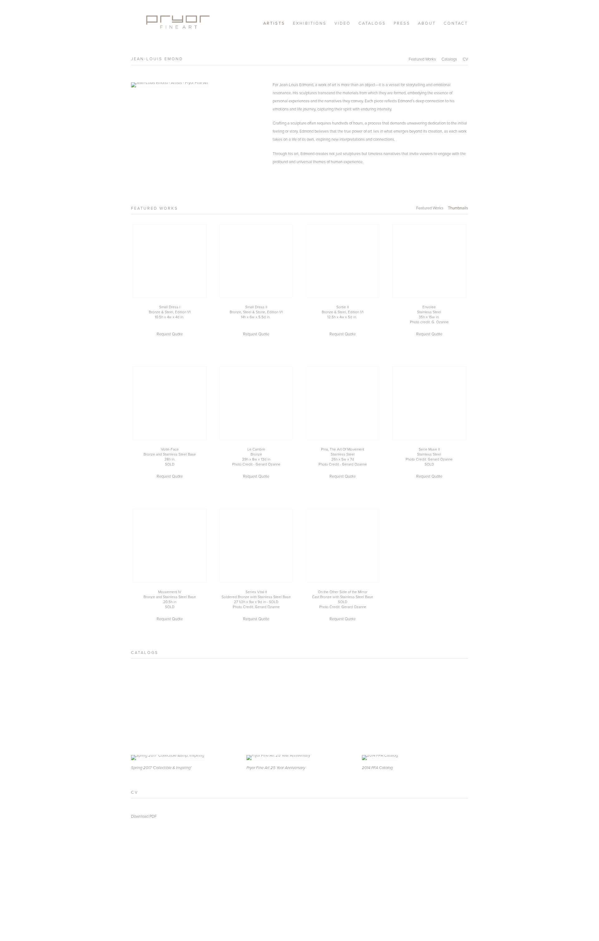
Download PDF (144, 816)
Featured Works (422, 59)
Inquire (169, 334)
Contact (456, 23)
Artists (274, 23)
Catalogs (372, 23)
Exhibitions (310, 23)
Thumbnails (458, 208)
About (427, 23)
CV (465, 59)
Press (402, 23)
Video (342, 23)
